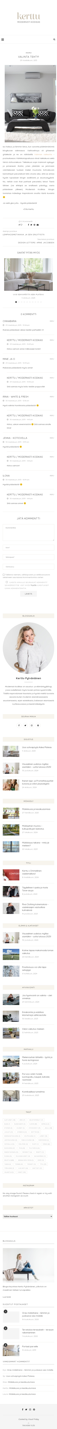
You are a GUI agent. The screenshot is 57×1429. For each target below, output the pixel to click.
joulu (48, 1128)
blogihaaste (19, 1124)
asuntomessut (36, 1120)
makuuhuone (27, 1140)
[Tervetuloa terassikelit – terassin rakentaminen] (11, 1333)
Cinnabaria (9, 321)
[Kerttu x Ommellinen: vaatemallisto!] (11, 874)
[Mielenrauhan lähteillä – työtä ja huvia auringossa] (11, 1061)
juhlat (8, 1132)
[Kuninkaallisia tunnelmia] (11, 1095)
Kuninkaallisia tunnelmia (33, 1091)
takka (7, 1164)
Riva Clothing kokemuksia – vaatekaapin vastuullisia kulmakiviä (35, 907)
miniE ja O (9, 359)
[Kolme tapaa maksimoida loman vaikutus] (11, 954)
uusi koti (23, 1168)
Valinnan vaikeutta (43, 154)
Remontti (27, 1152)
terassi (19, 1164)
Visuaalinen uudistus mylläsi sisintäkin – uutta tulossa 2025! (36, 765)
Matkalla (9, 1144)
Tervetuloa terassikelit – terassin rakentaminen (38, 1331)
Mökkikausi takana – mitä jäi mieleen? (35, 844)
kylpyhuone (29, 1136)
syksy (41, 1160)
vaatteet (37, 1168)
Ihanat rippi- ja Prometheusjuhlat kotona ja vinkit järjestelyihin (37, 782)
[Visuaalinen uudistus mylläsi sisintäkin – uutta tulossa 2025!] (11, 768)
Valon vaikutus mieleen (33, 1029)
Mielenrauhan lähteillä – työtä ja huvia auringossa (37, 1058)
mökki (46, 1144)
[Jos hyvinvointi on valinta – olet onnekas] (11, 999)
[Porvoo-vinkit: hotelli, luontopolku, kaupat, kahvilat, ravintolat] (11, 1078)
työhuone (9, 1168)
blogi (7, 1124)
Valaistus (9, 1172)
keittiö (35, 1132)
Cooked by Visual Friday (28, 1419)
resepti (40, 1152)
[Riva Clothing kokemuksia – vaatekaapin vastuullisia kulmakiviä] (11, 908)
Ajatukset (9, 1120)
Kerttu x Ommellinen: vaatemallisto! (32, 872)
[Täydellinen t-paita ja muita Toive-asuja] (11, 891)
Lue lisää (7, 1297)
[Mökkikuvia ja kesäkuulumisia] (11, 813)
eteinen (8, 1128)
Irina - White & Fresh (15, 396)
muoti (35, 1144)
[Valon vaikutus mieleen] (11, 1033)
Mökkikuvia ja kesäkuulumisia (36, 809)
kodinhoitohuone (12, 1136)
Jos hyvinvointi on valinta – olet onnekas (37, 997)
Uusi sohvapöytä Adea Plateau (28, 294)
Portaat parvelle (30, 1346)
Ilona (6, 475)
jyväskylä (22, 1132)
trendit (31, 1164)
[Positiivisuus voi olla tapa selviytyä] (11, 971)
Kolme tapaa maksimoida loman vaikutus (37, 952)
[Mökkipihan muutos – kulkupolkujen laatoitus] (11, 830)
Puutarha (34, 1148)
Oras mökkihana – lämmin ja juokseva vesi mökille (35, 1314)
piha (22, 1148)
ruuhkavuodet (23, 1156)
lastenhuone (10, 1140)
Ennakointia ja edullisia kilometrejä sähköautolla (34, 1013)
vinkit (22, 1172)
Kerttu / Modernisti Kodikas (25, 340)
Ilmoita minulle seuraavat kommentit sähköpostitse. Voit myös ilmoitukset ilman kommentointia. (27, 585)
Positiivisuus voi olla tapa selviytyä (34, 968)
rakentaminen (11, 1152)
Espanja (45, 1124)
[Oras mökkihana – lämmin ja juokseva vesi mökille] (11, 1317)
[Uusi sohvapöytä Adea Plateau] (28, 274)
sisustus (28, 53)
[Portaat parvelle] (11, 1350)
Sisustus (9, 1160)
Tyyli (43, 1164)
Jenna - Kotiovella (15, 438)
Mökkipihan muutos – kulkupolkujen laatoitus (33, 827)
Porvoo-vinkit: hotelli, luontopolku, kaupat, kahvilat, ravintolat (36, 1077)
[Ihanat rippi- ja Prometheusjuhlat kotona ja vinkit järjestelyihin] (11, 784)
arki (22, 1120)
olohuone (9, 1148)
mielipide (23, 1144)
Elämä (33, 1124)
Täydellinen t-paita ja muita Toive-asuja (35, 889)
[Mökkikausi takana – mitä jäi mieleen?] (11, 846)
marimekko (43, 1140)
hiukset (20, 1128)
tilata (34, 585)
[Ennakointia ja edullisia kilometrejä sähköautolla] (11, 1016)
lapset (43, 1136)
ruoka (8, 1156)
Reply (52, 321)
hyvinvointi (34, 1128)
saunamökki (40, 1156)
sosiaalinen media (25, 1160)
